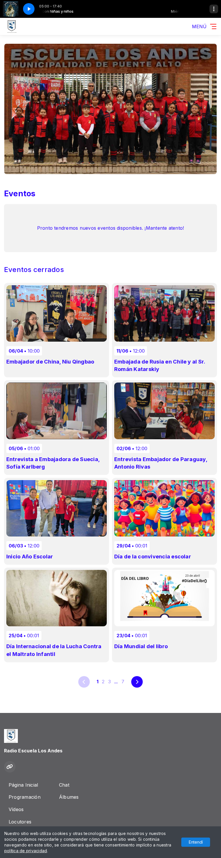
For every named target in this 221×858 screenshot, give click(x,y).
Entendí (196, 842)
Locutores (20, 822)
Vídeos (16, 809)
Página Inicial (23, 785)
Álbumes (69, 797)
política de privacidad (25, 850)
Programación (25, 797)
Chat (64, 785)
